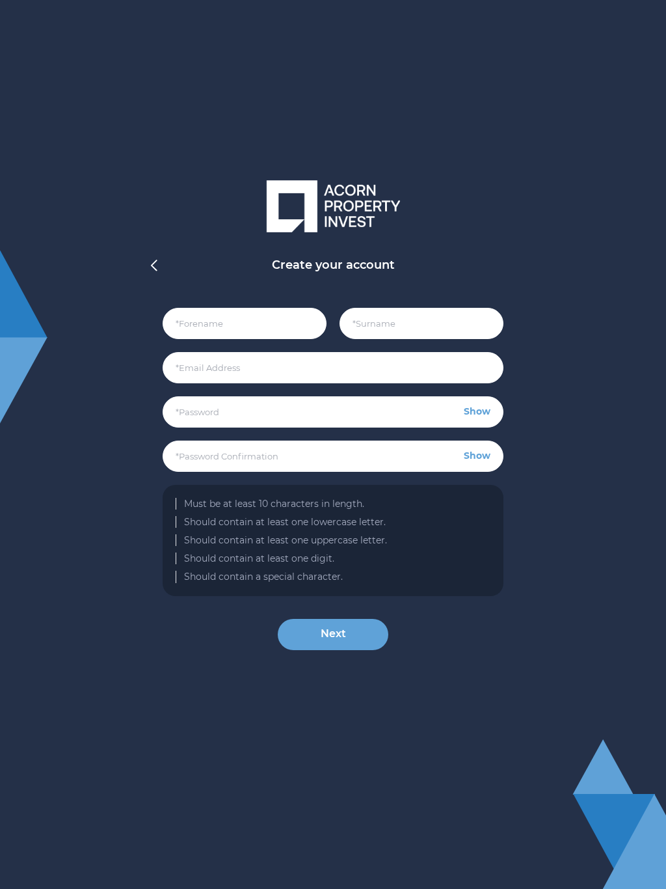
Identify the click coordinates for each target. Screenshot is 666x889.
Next (333, 633)
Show (477, 411)
